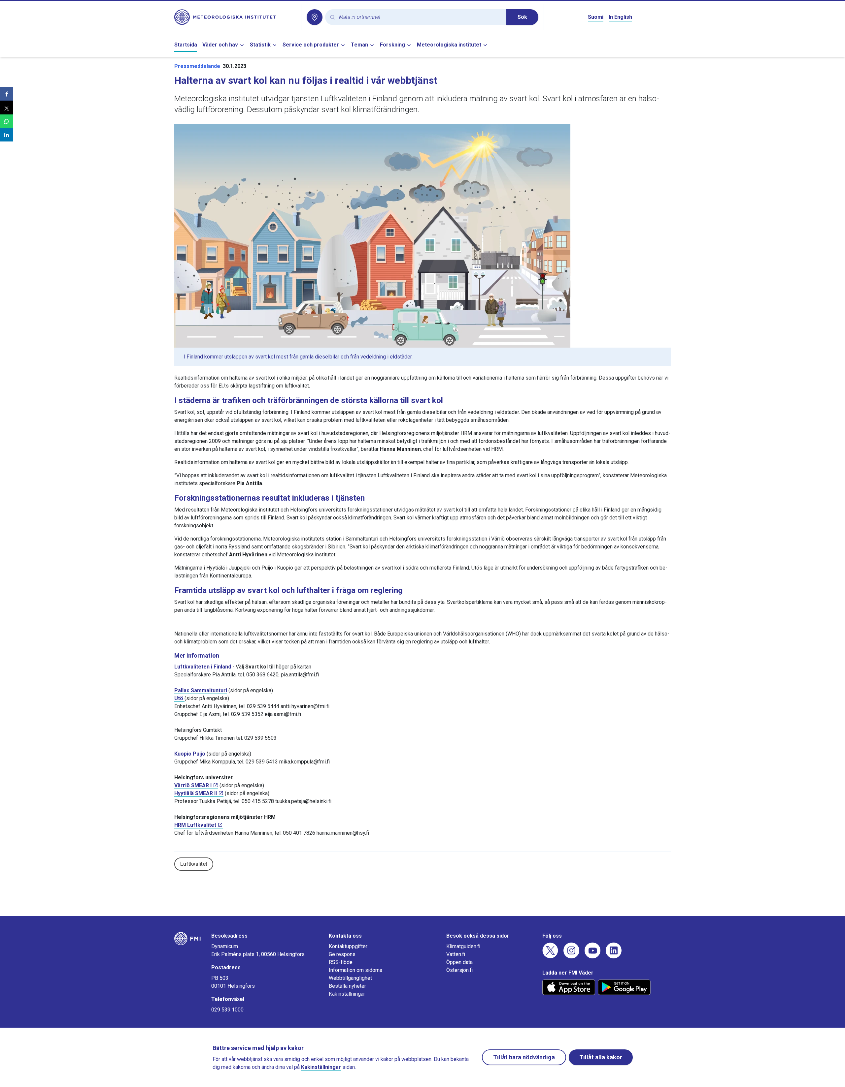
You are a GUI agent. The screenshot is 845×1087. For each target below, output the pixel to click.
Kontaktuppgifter (348, 946)
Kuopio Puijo (190, 754)
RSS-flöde (341, 962)
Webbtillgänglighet (350, 978)
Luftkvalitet (193, 864)
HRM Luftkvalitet (195, 825)
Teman (359, 45)
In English (620, 17)
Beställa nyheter (347, 986)
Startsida (185, 45)
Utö (179, 698)
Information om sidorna (355, 970)
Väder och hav (220, 45)
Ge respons (342, 954)
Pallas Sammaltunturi (200, 690)
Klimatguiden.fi (463, 946)
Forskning (392, 45)
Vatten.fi (455, 954)
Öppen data (459, 962)
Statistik (260, 45)
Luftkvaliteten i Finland (202, 667)
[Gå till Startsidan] (235, 17)
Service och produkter (311, 45)
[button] (6, 94)
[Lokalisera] (314, 17)
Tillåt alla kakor (600, 1057)
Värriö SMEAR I (193, 785)
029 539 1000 (227, 1010)
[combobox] (420, 17)
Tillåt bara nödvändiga (524, 1057)
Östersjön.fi (459, 970)
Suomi (595, 17)
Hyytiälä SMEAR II (195, 793)
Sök (522, 17)
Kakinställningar (347, 994)
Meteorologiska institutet (449, 45)
